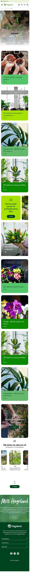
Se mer (11, 216)
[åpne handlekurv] (27, 5)
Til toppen (14, 486)
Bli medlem (14, 517)
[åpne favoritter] (24, 5)
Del (14, 483)
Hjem (2, 8)
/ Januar (11, 8)
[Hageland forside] (8, 5)
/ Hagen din (6, 8)
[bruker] (19, 5)
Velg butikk (5, 1)
